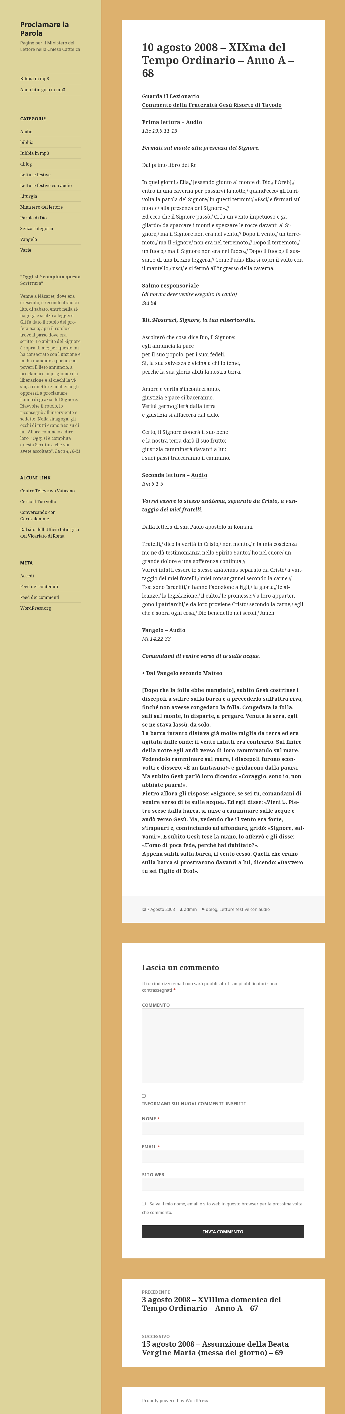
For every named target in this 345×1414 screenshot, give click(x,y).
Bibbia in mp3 (34, 79)
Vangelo (28, 239)
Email (151, 1147)
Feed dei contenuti (39, 587)
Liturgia (28, 196)
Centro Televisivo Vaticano (47, 491)
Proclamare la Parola (44, 28)
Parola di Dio (33, 218)
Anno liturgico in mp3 (42, 90)
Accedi (27, 576)
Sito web (153, 1175)
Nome (151, 1119)
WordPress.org (35, 608)
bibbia (26, 142)
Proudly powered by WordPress (175, 1401)
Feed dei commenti (39, 597)
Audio (26, 132)
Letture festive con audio (46, 185)
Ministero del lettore (41, 207)
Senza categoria (36, 228)
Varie (25, 250)
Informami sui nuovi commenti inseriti (194, 1104)
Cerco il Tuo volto (38, 501)
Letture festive (35, 175)
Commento (156, 1005)
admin (190, 909)
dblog (26, 164)
